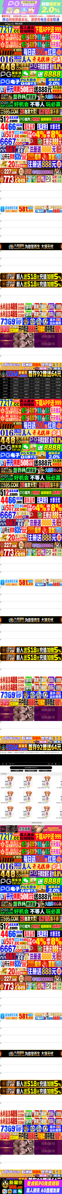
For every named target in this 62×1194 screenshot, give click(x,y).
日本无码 (37, 379)
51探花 (37, 391)
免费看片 (15, 394)
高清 (49, 764)
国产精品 (15, 379)
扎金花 (58, 388)
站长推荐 (5, 385)
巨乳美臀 (37, 382)
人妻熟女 (47, 382)
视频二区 (5, 382)
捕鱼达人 (15, 388)
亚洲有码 (47, 379)
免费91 (26, 394)
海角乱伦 (37, 394)
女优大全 (58, 391)
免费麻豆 (47, 394)
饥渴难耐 (26, 385)
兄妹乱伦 (26, 397)
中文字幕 (26, 382)
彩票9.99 (47, 388)
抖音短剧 (15, 391)
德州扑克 (37, 388)
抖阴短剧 (58, 397)
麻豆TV (26, 391)
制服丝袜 (58, 382)
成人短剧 (37, 397)
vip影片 (17, 770)
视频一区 (5, 379)
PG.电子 (45, 770)
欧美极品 (58, 379)
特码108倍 (31, 770)
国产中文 (15, 397)
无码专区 (5, 394)
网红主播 (26, 379)
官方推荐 (5, 388)
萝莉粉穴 (58, 394)
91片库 (48, 391)
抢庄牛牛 (26, 388)
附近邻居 (15, 385)
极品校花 (47, 397)
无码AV (5, 391)
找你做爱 (37, 385)
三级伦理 (15, 382)
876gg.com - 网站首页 (14, 24)
